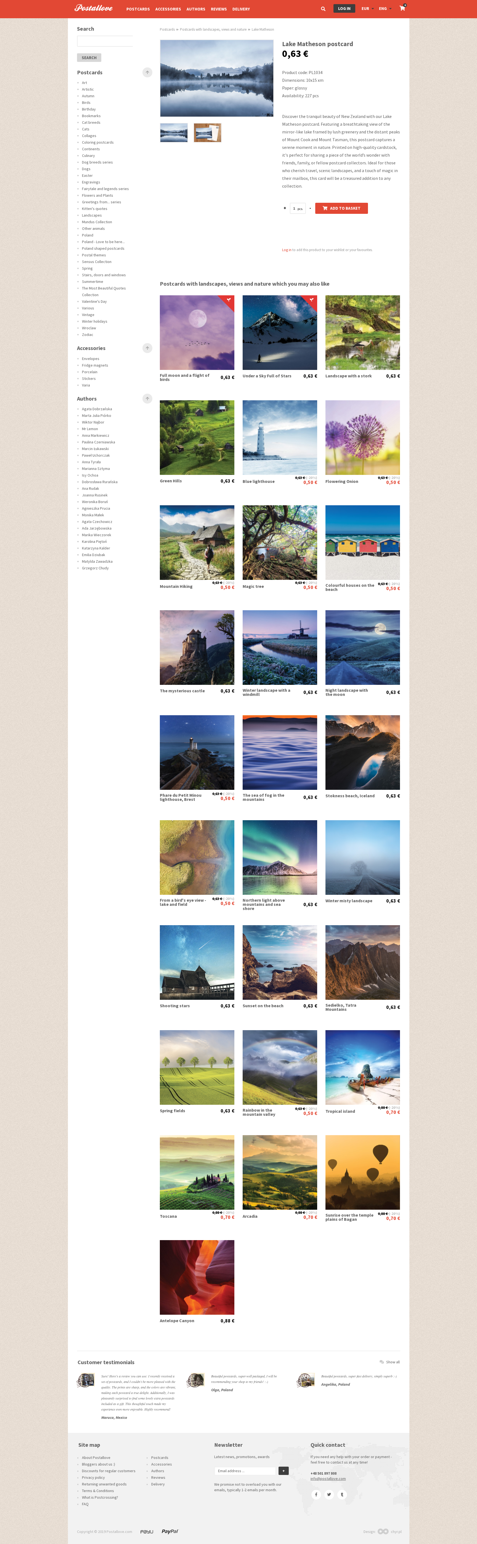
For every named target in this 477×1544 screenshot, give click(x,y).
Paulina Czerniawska (98, 442)
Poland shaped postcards (103, 248)
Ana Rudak (90, 488)
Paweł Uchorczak (96, 455)
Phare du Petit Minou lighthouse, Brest (181, 797)
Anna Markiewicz (95, 435)
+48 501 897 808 (323, 1473)
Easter (87, 175)
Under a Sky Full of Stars (267, 376)
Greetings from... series (101, 201)
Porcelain (89, 371)
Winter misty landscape (348, 901)
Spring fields (172, 1111)
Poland (87, 235)
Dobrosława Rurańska (100, 481)
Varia (86, 385)
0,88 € (383, 1107)
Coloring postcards (98, 142)
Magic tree (253, 586)
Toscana (168, 1216)
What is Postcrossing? (100, 1497)
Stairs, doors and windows (104, 274)
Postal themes (94, 254)
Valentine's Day (94, 301)
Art (84, 82)
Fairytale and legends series (105, 188)
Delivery (241, 9)
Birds (86, 102)
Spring (87, 268)
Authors (196, 9)
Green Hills (171, 481)
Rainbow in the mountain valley (259, 1112)
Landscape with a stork (348, 376)
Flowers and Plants (97, 195)
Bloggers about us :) (98, 1464)
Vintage (88, 314)
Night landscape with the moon (346, 692)
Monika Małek (93, 514)
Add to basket (345, 208)
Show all (393, 1361)
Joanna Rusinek (95, 495)
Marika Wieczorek (96, 534)
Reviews (219, 9)
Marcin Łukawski (95, 448)
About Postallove (96, 1457)
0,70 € (393, 1112)
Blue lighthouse (259, 481)
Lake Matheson (263, 29)
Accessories (168, 9)
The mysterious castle (182, 691)
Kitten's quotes (94, 208)
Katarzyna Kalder (96, 548)
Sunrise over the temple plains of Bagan (349, 1217)
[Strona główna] (91, 17)
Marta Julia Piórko (96, 415)
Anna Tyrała (91, 461)
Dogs (86, 168)
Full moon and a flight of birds (185, 377)
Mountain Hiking (176, 586)
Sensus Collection (97, 261)
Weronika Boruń (95, 501)
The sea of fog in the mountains (263, 797)
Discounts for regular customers (109, 1470)
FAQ (85, 1503)
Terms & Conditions (98, 1490)
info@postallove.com (328, 1478)
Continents (91, 148)
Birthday (89, 109)
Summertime (92, 281)
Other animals (93, 228)
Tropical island (340, 1111)
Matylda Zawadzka (97, 561)
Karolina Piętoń (94, 541)
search (89, 57)
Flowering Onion (341, 481)
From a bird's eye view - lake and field (183, 902)
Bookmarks (91, 115)
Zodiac (87, 334)
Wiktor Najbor (93, 422)
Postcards (138, 9)
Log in (344, 8)
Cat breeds (91, 122)
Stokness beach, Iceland (350, 796)
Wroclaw (89, 327)
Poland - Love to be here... (103, 241)
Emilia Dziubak (93, 554)
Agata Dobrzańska (97, 408)
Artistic (88, 89)
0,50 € (310, 482)
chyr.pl (396, 1531)
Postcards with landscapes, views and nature (213, 29)
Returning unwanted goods (104, 1484)
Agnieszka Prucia (96, 508)
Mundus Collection (97, 221)
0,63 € (227, 377)
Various (88, 308)
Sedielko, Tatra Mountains (340, 1007)
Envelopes (90, 358)
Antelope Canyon (177, 1321)
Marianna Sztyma (96, 468)
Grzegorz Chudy (95, 567)
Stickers (89, 378)
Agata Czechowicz (97, 521)
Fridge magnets (95, 365)
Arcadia (250, 1216)
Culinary (88, 155)
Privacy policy (93, 1477)
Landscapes (92, 215)
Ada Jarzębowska (97, 528)
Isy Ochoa (90, 475)
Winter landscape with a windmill (266, 692)
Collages (89, 135)
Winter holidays (94, 321)
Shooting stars (175, 1006)
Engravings (91, 182)
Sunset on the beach (263, 1006)
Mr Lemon (90, 428)
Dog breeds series (97, 162)
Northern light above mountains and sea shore (264, 904)
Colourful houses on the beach (349, 587)
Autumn (88, 95)
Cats (85, 129)
